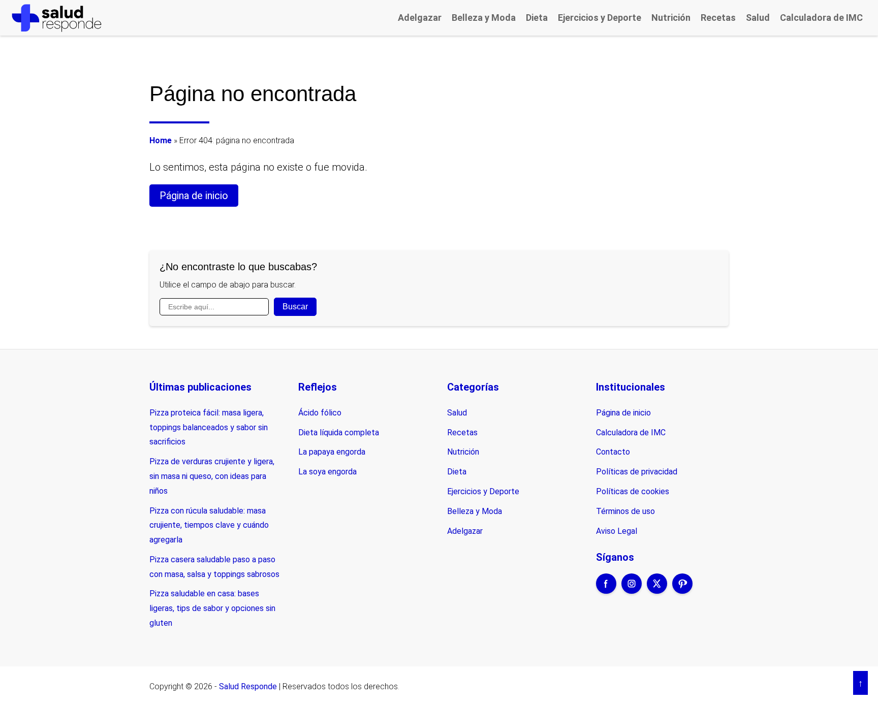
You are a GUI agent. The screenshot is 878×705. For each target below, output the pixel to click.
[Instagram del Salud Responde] (631, 590)
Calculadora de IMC (821, 17)
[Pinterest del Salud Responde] (682, 590)
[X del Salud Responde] (657, 590)
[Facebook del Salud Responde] (606, 590)
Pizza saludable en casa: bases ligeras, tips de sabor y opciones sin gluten (212, 608)
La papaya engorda (331, 452)
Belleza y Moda (484, 17)
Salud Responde (248, 686)
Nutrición (671, 17)
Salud (758, 17)
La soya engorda (327, 471)
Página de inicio (194, 195)
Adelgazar (420, 17)
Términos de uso (625, 511)
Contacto (613, 452)
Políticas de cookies (632, 491)
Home (160, 140)
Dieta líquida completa (338, 432)
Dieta (537, 17)
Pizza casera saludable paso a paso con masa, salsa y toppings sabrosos (214, 567)
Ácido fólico (319, 413)
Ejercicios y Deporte (599, 17)
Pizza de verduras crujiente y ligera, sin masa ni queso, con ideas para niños (211, 476)
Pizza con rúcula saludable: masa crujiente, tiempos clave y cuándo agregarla (209, 525)
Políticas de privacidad (636, 471)
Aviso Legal (616, 531)
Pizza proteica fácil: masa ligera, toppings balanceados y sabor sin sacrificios (208, 427)
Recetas (718, 17)
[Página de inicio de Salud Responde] (56, 18)
